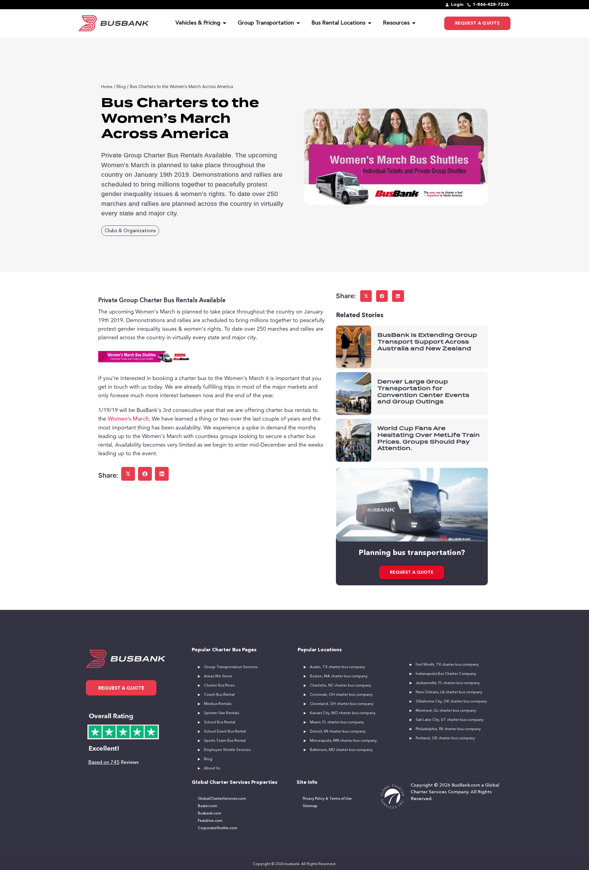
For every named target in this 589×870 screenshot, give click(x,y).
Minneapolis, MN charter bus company (343, 741)
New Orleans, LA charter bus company (449, 692)
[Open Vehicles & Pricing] (224, 23)
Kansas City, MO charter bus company (342, 713)
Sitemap (310, 806)
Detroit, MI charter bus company (338, 731)
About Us (212, 768)
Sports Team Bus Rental (225, 741)
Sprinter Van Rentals (221, 713)
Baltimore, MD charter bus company (341, 750)
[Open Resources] (414, 23)
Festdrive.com (210, 821)
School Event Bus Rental (225, 731)
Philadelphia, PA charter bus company (448, 729)
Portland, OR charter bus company (445, 738)
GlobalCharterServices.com (222, 799)
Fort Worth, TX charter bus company (447, 665)
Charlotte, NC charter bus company (340, 685)
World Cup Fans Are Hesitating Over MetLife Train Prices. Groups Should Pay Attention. (428, 438)
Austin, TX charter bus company (337, 667)
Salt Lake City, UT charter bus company (449, 720)
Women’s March (128, 419)
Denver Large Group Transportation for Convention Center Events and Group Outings (423, 391)
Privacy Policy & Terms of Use (327, 799)
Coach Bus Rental (219, 695)
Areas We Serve (218, 676)
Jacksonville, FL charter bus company (448, 683)
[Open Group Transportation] (298, 23)
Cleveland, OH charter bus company (341, 704)
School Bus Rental (219, 722)
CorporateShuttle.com (217, 828)
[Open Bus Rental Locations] (369, 23)
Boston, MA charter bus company (339, 676)
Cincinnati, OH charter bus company (341, 695)
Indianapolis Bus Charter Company (446, 674)
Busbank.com (209, 813)
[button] (128, 474)
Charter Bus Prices (219, 685)
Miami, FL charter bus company (337, 722)
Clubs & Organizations (130, 231)
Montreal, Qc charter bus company (446, 711)
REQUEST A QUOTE (411, 572)
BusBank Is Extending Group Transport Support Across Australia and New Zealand (427, 341)
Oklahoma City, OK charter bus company (451, 701)
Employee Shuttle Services (227, 750)
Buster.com (207, 806)
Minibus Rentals (217, 704)
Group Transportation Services (230, 667)
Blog (208, 759)
